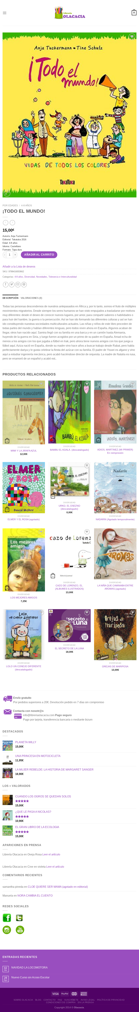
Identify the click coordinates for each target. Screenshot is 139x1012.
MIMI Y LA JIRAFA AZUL (24, 450)
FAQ (60, 1000)
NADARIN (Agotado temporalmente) (115, 519)
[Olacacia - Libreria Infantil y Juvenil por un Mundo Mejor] (69, 13)
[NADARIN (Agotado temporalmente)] (115, 487)
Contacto (50, 1000)
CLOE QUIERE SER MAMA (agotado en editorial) (58, 886)
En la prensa (86, 1002)
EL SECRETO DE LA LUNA (69, 648)
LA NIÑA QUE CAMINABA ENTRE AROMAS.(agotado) (115, 587)
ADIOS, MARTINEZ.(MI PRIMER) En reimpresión (115, 451)
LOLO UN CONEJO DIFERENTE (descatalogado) (23, 668)
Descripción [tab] (10, 298)
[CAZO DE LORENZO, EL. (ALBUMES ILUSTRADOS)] (69, 553)
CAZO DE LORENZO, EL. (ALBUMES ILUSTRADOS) (69, 587)
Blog (38, 1000)
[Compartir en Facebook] (5, 284)
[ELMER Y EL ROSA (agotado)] (24, 487)
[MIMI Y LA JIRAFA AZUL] (24, 413)
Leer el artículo (51, 854)
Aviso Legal (88, 1000)
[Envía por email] (18, 284)
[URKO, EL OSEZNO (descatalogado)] (69, 480)
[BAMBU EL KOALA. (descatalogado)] (69, 412)
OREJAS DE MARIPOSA (115, 666)
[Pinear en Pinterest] (24, 284)
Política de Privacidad (111, 1000)
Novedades (41, 276)
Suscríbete (71, 1000)
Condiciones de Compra (61, 1002)
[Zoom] (7, 193)
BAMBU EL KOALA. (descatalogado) (69, 449)
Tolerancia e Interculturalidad (62, 276)
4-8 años (26, 205)
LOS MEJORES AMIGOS (23, 597)
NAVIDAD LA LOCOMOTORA (29, 967)
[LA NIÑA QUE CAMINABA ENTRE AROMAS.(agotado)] (115, 553)
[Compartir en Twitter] (12, 284)
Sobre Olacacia (23, 1000)
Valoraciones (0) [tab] (31, 298)
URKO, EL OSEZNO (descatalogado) (69, 507)
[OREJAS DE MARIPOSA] (115, 634)
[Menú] (5, 13)
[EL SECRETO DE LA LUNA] (69, 625)
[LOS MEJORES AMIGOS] (24, 559)
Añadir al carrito (39, 254)
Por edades (10, 205)
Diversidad (29, 276)
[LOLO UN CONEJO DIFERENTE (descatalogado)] (24, 634)
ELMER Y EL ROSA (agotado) (24, 519)
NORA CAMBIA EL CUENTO (35, 895)
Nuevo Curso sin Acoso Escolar (30, 977)
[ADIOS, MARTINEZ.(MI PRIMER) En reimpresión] (115, 412)
